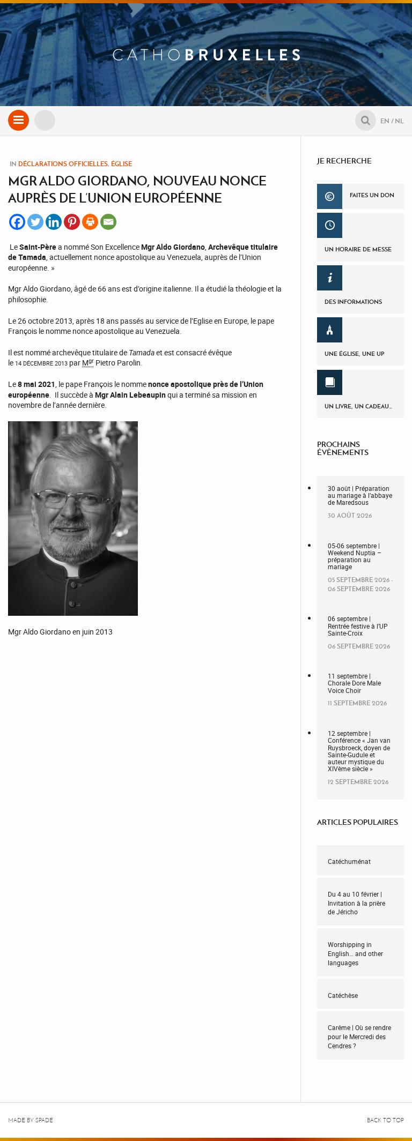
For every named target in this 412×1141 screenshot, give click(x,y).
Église (121, 164)
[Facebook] (17, 222)
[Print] (90, 222)
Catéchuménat (349, 861)
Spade (44, 1120)
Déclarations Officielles (63, 164)
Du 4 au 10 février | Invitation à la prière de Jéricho (356, 903)
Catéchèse (343, 995)
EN (384, 121)
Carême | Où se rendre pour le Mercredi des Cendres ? (359, 1036)
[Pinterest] (72, 222)
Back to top (385, 1120)
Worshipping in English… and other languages (355, 953)
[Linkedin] (54, 222)
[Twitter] (35, 222)
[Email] (108, 222)
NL (399, 121)
